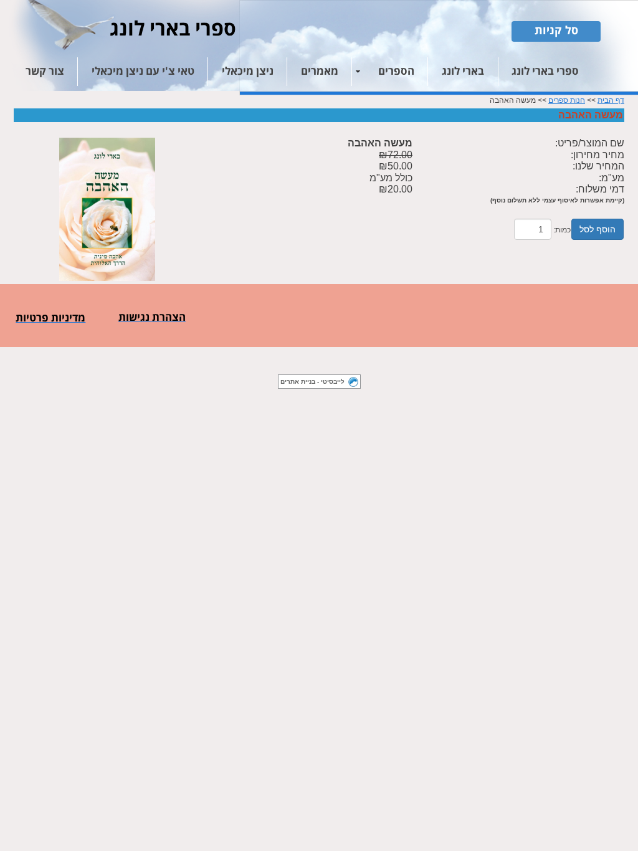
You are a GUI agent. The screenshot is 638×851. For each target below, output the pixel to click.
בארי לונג (463, 71)
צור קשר (45, 71)
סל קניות (556, 31)
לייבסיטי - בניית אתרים (312, 381)
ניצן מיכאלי (248, 71)
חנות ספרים (566, 100)
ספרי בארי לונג (545, 71)
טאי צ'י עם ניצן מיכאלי (143, 71)
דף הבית (611, 100)
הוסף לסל (597, 229)
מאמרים (319, 71)
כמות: (562, 230)
